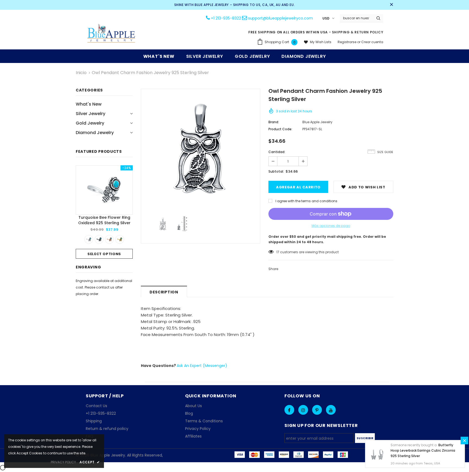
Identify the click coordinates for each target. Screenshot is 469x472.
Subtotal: (276, 171)
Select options (104, 253)
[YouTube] (331, 410)
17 (277, 252)
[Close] (464, 440)
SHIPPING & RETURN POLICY (357, 32)
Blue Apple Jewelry (317, 122)
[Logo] (111, 33)
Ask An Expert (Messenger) (202, 365)
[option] (104, 212)
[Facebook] (289, 410)
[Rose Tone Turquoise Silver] (109, 239)
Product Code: (280, 129)
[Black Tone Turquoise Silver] (99, 239)
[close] (391, 5)
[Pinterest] (317, 410)
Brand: (273, 122)
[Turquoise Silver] (89, 239)
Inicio (81, 72)
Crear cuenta (372, 42)
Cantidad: (276, 152)
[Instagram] (303, 410)
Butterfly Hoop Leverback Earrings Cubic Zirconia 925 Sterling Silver (423, 450)
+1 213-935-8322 (226, 18)
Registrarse (347, 42)
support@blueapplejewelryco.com (280, 18)
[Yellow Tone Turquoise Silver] (120, 239)
